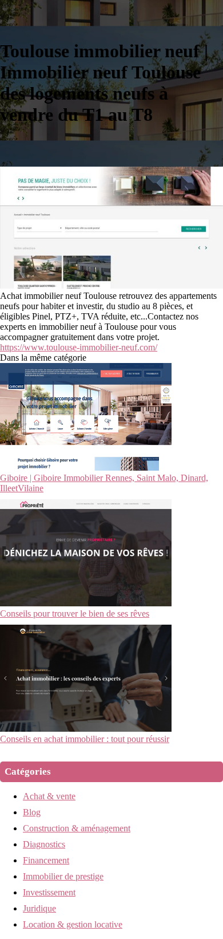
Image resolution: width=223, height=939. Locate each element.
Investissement (49, 892)
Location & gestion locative (72, 924)
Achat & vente (49, 796)
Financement (46, 860)
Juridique (39, 908)
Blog (32, 812)
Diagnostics (44, 844)
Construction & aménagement (76, 828)
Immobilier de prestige (63, 876)
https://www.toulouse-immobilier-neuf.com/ (78, 347)
